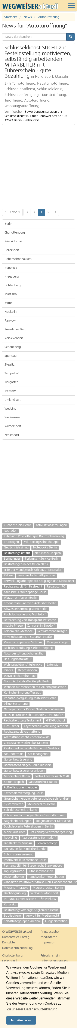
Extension (53, 664)
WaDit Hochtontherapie (20, 675)
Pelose (8, 575)
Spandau (10, 355)
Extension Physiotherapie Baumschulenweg (34, 536)
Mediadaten (49, 937)
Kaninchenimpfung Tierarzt (22, 692)
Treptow (10, 391)
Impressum (48, 942)
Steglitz (9, 364)
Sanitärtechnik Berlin (42, 782)
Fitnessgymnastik (41, 871)
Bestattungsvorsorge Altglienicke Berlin (31, 910)
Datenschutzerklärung (17, 948)
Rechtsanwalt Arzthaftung (22, 731)
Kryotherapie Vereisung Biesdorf (46, 726)
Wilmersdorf (12, 426)
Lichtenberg (12, 285)
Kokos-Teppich (14, 782)
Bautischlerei (12, 915)
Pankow (10, 320)
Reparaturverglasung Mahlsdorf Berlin (30, 698)
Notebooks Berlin (45, 547)
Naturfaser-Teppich (48, 553)
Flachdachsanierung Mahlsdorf (25, 614)
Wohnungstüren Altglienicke (23, 664)
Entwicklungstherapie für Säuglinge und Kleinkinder (39, 581)
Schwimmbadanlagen (52, 631)
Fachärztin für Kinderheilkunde (25, 848)
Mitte (8, 303)
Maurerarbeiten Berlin (48, 887)
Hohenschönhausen (17, 259)
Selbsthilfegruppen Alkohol (22, 921)
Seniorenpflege (47, 843)
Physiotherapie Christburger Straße (28, 636)
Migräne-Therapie (16, 887)
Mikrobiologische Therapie (41, 542)
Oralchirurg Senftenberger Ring (51, 832)
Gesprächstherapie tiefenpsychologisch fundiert (36, 798)
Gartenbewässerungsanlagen (24, 770)
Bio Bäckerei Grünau (18, 843)
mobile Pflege (13, 625)
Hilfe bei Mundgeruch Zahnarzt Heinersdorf (33, 569)
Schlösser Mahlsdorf (44, 893)
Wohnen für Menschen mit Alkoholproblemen (35, 687)
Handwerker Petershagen (46, 876)
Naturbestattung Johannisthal (24, 653)
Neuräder (10, 530)
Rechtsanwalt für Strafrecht (23, 586)
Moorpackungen (58, 642)
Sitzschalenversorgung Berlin (23, 793)
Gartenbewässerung (18, 759)
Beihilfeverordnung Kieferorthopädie (28, 648)
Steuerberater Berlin (41, 804)
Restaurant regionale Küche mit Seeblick (31, 748)
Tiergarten (11, 382)
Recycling (10, 837)
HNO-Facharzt (55, 720)
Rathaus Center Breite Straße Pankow (30, 898)
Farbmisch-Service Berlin (42, 558)
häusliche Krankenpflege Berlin (25, 592)
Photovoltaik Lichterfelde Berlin (25, 860)
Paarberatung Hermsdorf (39, 837)
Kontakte (8, 942)
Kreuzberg (11, 276)
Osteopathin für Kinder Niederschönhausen (33, 709)
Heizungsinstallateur (17, 659)
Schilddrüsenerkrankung (20, 809)
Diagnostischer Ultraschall (53, 821)
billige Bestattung (16, 703)
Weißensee (12, 417)
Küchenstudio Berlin (17, 525)
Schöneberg (12, 347)
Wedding (10, 408)
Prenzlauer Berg (15, 329)
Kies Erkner (11, 726)
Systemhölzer (13, 804)
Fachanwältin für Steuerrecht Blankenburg (33, 865)
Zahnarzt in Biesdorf (41, 625)
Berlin (8, 223)
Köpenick (10, 267)
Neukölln (10, 311)
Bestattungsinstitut (17, 553)
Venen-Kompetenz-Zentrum (23, 642)
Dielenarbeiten (14, 876)
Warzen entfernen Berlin (20, 597)
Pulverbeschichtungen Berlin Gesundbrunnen (34, 815)
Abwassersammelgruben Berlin (25, 608)
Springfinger (12, 558)
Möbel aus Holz (14, 832)
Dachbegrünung (15, 893)
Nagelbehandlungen (17, 821)
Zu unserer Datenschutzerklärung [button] (32, 1009)
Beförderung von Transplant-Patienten (30, 620)
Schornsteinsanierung (18, 854)
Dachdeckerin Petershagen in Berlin (28, 826)
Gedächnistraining (16, 547)
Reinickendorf (13, 338)
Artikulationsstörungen (51, 525)
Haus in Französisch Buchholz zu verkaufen (33, 715)
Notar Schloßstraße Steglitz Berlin (27, 681)
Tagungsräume (14, 871)
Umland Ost (12, 399)
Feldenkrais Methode (18, 631)
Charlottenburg (14, 232)
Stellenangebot (38, 754)
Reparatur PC (56, 586)
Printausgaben (50, 931)
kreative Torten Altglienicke (36, 575)
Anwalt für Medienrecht (42, 915)
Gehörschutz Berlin (17, 776)
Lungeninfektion (56, 921)
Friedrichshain (13, 241)
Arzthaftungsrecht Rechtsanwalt (26, 737)
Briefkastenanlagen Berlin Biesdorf (27, 765)
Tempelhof (11, 373)
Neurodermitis (13, 754)
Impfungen (11, 542)
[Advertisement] (38, 165)
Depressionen (27, 670)
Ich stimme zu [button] (21, 1020)
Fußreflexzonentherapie (20, 787)
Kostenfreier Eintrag (15, 937)
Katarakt (10, 904)
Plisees (8, 670)
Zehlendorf (11, 435)
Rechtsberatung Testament (22, 720)
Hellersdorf (11, 250)
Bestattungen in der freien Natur (26, 564)
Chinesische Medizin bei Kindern (26, 742)
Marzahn (10, 294)
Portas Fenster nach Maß (51, 776)
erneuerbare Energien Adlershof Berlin (30, 603)
